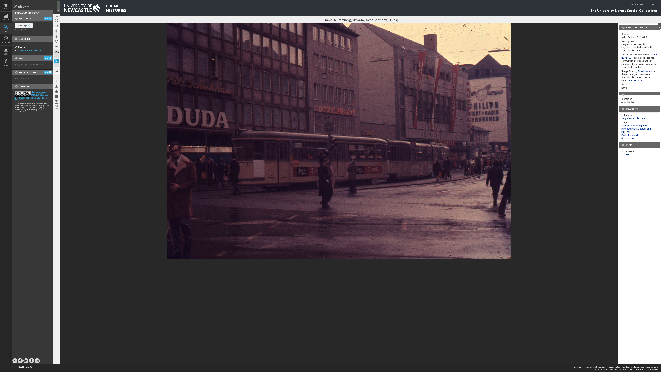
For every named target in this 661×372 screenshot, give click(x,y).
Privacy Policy (17, 367)
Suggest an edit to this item (15, 6)
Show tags (22, 25)
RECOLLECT (596, 369)
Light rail (625, 131)
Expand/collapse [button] (659, 26)
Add (46, 18)
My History (6, 43)
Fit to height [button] (56, 36)
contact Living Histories (623, 367)
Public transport (629, 134)
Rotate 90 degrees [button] (56, 41)
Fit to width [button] (56, 31)
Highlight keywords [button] (56, 81)
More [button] (6, 65)
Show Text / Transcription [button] (56, 70)
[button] (56, 61)
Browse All (6, 20)
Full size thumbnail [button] (56, 20)
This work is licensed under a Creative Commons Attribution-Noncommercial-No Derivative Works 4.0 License (32, 96)
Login (6, 54)
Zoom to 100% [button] (56, 46)
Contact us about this (56, 96)
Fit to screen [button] (56, 25)
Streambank (627, 138)
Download (56, 86)
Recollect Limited (627, 369)
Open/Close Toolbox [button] (58, 6)
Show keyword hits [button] (56, 76)
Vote (24, 6)
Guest (640, 4)
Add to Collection (56, 91)
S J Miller (626, 154)
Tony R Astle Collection (29, 50)
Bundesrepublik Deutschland (636, 128)
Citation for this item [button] (56, 107)
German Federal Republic (634, 125)
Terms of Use (27, 367)
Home (6, 8)
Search (6, 31)
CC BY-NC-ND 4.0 (636, 80)
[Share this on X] (14, 359)
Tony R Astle (644, 71)
